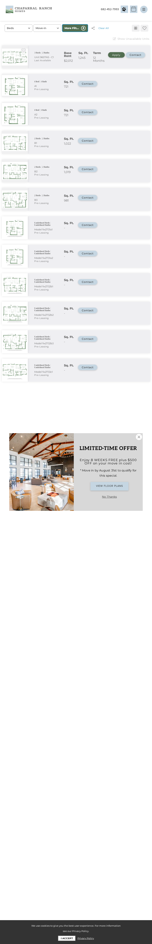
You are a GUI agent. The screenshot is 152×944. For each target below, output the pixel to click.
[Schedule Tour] (133, 9)
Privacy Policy (85, 938)
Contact (135, 55)
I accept (67, 938)
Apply (116, 55)
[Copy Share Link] (93, 28)
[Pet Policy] (124, 9)
